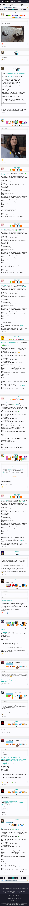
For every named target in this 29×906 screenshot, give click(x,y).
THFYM (16, 579)
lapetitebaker (16, 819)
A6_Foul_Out (16, 690)
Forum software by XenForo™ (14, 895)
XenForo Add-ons (11, 898)
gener (16, 721)
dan (17, 620)
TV (2, 79)
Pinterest (9, 631)
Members (13, 1)
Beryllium (12, 900)
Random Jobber (17, 661)
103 (21, 9)
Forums (7, 1)
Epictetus (17, 66)
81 (13, 9)
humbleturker (17, 167)
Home (2, 1)
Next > (24, 9)
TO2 (3, 85)
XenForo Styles (18, 898)
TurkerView (21, 212)
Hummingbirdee (17, 119)
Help (17, 900)
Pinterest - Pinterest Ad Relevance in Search (14, 628)
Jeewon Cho (4, 828)
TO (3, 82)
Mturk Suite (16, 104)
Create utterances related (7, 600)
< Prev (2, 9)
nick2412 (17, 551)
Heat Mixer (16, 336)
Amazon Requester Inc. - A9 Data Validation (14, 802)
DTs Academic (4, 285)
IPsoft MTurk (11, 76)
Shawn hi (17, 51)
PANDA (3, 174)
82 (15, 9)
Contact (4, 78)
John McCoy (4, 229)
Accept (14, 75)
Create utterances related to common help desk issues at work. (14, 467)
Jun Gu (2, 173)
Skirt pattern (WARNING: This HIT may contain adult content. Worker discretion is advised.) (13, 758)
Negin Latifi (4, 403)
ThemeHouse (21, 896)
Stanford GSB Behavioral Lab (8, 342)
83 (17, 9)
